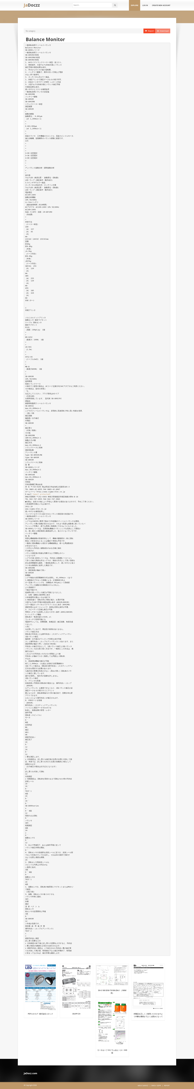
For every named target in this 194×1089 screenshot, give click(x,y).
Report (150, 31)
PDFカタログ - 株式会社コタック (40, 1014)
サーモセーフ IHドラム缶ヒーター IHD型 (112, 1051)
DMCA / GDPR (156, 1085)
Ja (32, 5)
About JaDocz (143, 1085)
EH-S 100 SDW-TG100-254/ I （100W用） (112, 991)
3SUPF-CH (76, 1014)
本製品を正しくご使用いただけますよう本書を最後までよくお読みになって (148, 1015)
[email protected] (42, 494)
